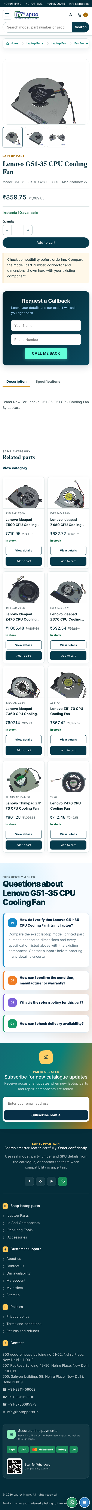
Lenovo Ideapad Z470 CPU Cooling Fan (21, 619)
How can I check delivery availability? (47, 1023)
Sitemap (13, 1295)
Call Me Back (46, 353)
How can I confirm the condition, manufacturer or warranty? (42, 980)
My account (15, 1280)
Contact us (15, 1266)
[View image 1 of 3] (13, 137)
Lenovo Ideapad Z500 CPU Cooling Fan (21, 524)
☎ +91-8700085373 (19, 1404)
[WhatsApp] (62, 1181)
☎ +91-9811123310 (18, 1397)
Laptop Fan (59, 43)
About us (13, 1258)
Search (81, 27)
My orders (14, 1288)
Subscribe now (46, 1115)
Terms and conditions (23, 1324)
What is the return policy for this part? (47, 1002)
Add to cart (46, 242)
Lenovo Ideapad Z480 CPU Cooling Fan (66, 524)
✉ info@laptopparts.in (21, 1412)
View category (15, 468)
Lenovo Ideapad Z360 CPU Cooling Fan (21, 713)
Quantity (9, 221)
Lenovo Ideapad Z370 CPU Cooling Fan (65, 619)
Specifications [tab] (48, 381)
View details (23, 550)
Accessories (16, 1237)
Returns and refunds (22, 1331)
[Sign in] (70, 15)
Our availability (18, 1273)
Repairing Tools (19, 1230)
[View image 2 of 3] (35, 137)
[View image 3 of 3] (57, 137)
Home (14, 43)
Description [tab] (16, 381)
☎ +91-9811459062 (19, 1389)
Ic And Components (23, 1223)
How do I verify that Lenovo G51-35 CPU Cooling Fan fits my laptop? (45, 922)
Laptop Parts (35, 43)
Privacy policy (17, 1316)
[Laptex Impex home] (39, 15)
